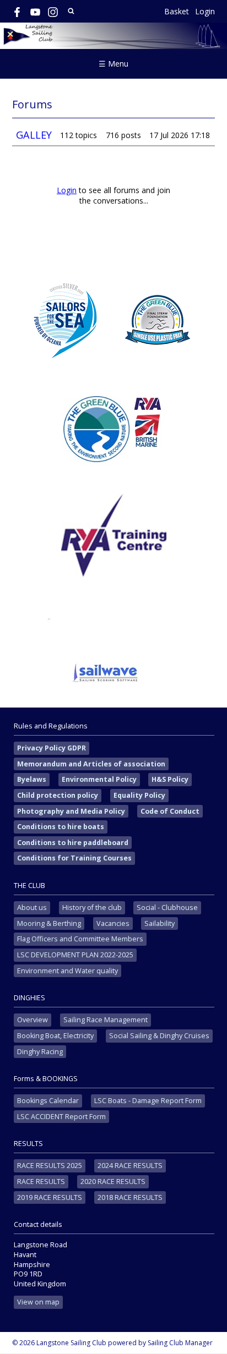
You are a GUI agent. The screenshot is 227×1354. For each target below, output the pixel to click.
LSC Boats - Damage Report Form (148, 1100)
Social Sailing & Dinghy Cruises (159, 1035)
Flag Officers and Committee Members (80, 939)
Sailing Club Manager (180, 1342)
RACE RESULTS (41, 1181)
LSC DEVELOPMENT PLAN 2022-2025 (75, 955)
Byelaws (31, 779)
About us (32, 907)
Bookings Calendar (48, 1100)
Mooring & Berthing (49, 923)
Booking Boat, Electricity (55, 1035)
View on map (38, 1302)
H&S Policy (170, 779)
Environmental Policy (99, 779)
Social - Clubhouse (167, 907)
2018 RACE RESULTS (130, 1197)
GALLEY (34, 134)
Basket (176, 11)
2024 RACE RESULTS (130, 1165)
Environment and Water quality (67, 970)
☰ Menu (113, 63)
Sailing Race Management (105, 1019)
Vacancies (112, 923)
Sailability (159, 923)
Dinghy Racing (40, 1051)
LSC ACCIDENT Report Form (61, 1116)
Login (205, 11)
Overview (32, 1019)
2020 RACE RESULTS (112, 1181)
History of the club (92, 907)
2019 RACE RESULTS (49, 1197)
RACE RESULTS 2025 (49, 1165)
